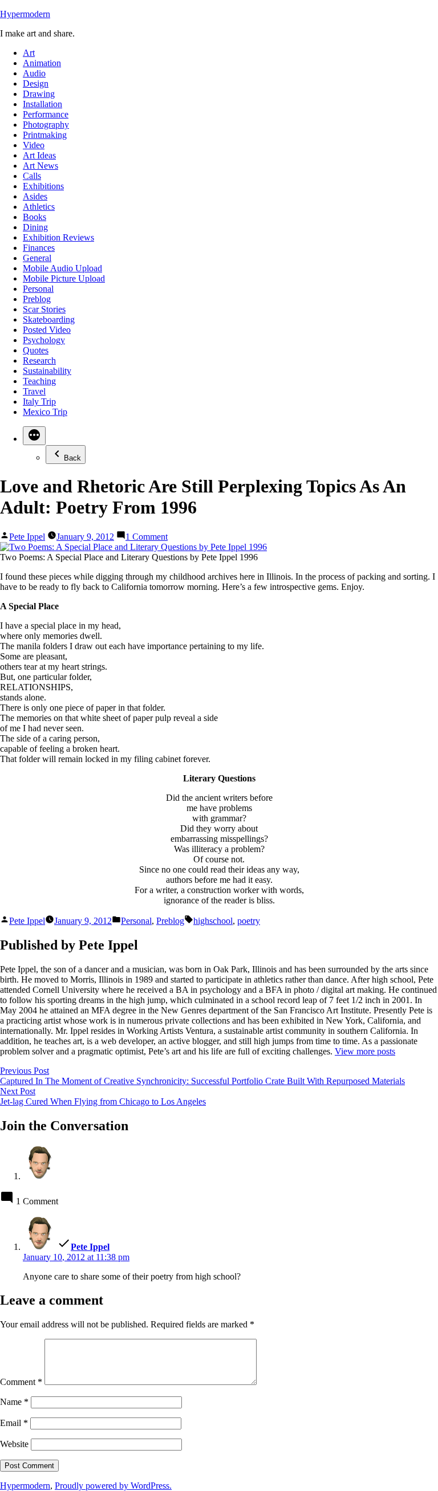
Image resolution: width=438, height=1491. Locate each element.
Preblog (37, 299)
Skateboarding (49, 319)
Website (14, 1444)
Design (35, 83)
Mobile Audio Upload (62, 268)
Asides (35, 196)
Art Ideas (39, 155)
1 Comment (146, 536)
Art (29, 53)
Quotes (35, 350)
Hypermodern (25, 14)
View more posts (365, 1051)
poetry (248, 921)
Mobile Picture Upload (64, 278)
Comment (21, 1382)
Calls (32, 176)
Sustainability (47, 371)
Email (14, 1423)
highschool (213, 921)
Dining (35, 227)
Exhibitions (43, 186)
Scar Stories (44, 309)
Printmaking (45, 135)
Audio (34, 73)
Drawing (39, 94)
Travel (34, 391)
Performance (45, 114)
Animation (42, 63)
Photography (46, 124)
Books (34, 217)
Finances (39, 247)
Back (72, 458)
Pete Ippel (27, 536)
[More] (34, 435)
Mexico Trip (45, 412)
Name (14, 1402)
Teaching (39, 381)
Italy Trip (39, 401)
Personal (38, 289)
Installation (42, 104)
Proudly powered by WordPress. (113, 1485)
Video (33, 145)
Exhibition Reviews (58, 237)
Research (39, 360)
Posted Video (47, 330)
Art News (40, 165)
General (37, 258)
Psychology (44, 340)
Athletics (39, 206)
